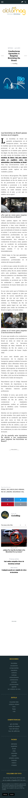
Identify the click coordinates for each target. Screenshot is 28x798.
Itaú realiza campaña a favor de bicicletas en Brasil (14, 561)
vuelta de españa (14, 726)
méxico (14, 763)
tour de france (14, 729)
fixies (14, 709)
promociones (14, 684)
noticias (14, 675)
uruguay (14, 765)
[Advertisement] (14, 32)
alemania (14, 744)
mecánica (14, 670)
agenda (14, 687)
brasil (14, 749)
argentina (14, 746)
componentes (14, 668)
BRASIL (3, 489)
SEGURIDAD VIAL (18, 492)
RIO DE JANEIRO (6, 492)
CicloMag (14, 63)
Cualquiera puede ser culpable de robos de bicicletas (14, 570)
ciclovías (14, 682)
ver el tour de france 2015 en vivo (14, 778)
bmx (14, 707)
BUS (8, 489)
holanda (14, 760)
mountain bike (14, 702)
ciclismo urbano (14, 704)
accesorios (14, 666)
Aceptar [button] (12, 794)
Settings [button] (5, 794)
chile (14, 751)
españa (14, 756)
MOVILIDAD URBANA (17, 489)
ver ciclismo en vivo (14, 689)
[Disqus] (14, 597)
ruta (14, 711)
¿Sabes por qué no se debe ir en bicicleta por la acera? (14, 551)
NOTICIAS (10, 48)
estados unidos (14, 758)
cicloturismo (14, 680)
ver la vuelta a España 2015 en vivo (14, 780)
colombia (14, 753)
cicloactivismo (14, 677)
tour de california (14, 731)
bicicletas (14, 663)
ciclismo (14, 673)
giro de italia (14, 724)
